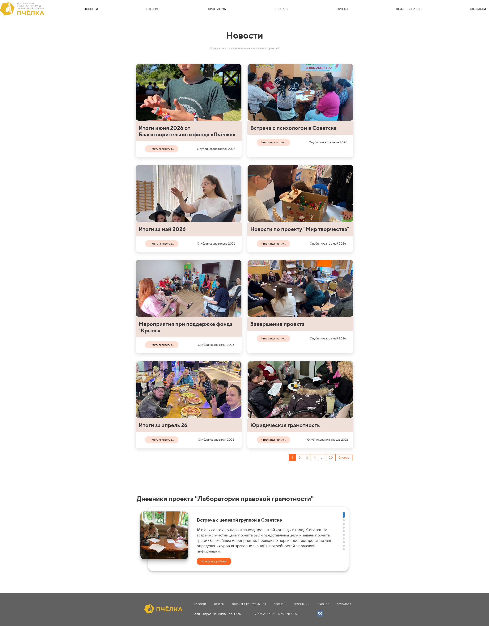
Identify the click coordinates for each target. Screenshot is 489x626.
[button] (344, 515)
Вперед (343, 457)
